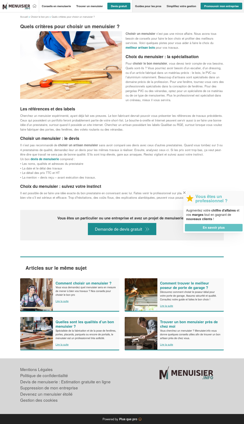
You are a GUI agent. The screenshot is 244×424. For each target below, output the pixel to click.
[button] (56, 6)
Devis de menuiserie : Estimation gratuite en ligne (65, 382)
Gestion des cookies (39, 400)
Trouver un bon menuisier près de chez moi (189, 324)
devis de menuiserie (45, 159)
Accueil (24, 16)
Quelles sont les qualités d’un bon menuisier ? (85, 324)
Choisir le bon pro (40, 16)
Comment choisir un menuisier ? (83, 283)
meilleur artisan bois (140, 47)
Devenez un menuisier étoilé (46, 394)
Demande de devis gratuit (118, 229)
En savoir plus (214, 227)
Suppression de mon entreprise (49, 388)
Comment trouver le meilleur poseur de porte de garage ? (184, 285)
